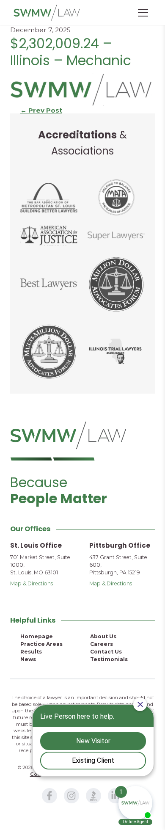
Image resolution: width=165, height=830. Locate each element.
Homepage (36, 636)
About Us (103, 636)
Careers (101, 644)
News (28, 659)
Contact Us (106, 651)
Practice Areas (41, 644)
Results (31, 651)
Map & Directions (31, 583)
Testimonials (109, 659)
